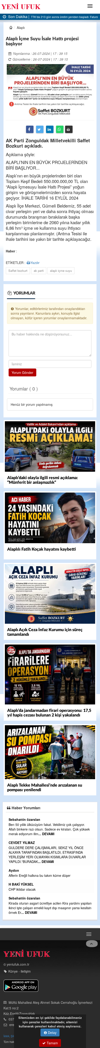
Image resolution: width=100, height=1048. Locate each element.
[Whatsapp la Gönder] (59, 129)
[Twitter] (39, 129)
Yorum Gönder (22, 372)
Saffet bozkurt (17, 270)
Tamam (52, 1043)
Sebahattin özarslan (24, 819)
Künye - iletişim (19, 971)
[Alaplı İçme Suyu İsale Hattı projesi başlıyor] (50, 90)
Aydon (14, 870)
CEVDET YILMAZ (22, 842)
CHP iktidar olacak (22, 889)
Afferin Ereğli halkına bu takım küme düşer (39, 875)
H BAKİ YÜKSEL (21, 884)
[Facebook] (29, 129)
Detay (52, 1032)
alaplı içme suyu (61, 270)
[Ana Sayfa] (26, 954)
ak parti (39, 270)
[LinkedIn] (49, 129)
